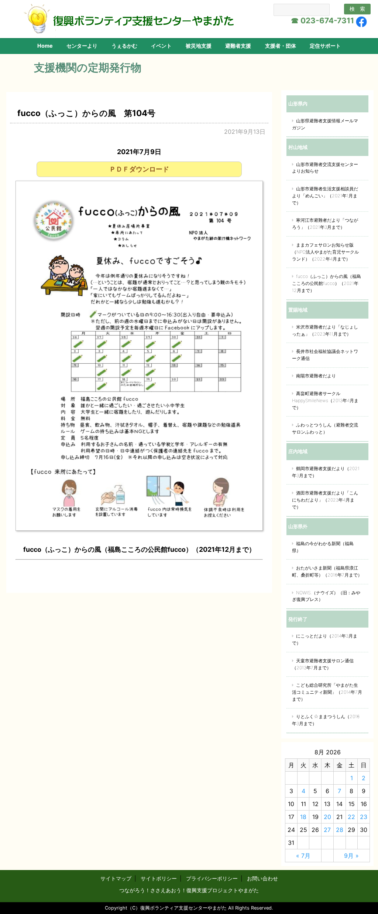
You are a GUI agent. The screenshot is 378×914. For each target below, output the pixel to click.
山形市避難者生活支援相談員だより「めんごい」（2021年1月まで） (325, 195)
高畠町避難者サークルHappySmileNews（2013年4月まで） (325, 400)
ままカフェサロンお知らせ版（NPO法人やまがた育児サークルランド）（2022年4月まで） (325, 252)
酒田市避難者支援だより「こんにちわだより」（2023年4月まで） (325, 500)
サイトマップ (115, 878)
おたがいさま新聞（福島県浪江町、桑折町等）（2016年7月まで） (327, 571)
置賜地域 (297, 310)
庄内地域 (297, 451)
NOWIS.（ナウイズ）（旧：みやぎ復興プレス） (326, 596)
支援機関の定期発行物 (87, 67)
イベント (161, 46)
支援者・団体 (280, 46)
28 (339, 829)
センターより (81, 46)
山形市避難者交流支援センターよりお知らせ (325, 168)
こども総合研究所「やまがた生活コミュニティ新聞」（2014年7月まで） (327, 692)
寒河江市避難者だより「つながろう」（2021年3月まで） (325, 223)
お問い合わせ (262, 878)
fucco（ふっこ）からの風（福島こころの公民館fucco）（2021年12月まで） (326, 283)
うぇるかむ (124, 46)
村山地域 (297, 147)
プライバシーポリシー (212, 878)
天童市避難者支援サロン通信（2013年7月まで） (323, 664)
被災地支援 (199, 46)
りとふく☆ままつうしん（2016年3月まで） (326, 720)
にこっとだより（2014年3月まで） (324, 639)
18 (303, 816)
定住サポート (325, 46)
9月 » (351, 855)
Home (45, 46)
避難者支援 (238, 46)
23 (363, 816)
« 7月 (303, 855)
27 (327, 829)
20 (327, 816)
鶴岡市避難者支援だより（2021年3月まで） (326, 472)
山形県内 (297, 103)
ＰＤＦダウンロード (139, 169)
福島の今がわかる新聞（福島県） (323, 547)
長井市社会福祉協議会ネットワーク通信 (325, 355)
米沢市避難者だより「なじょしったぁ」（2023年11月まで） (325, 330)
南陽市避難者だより (316, 375)
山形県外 (297, 526)
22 (351, 816)
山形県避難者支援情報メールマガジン (325, 124)
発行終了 (297, 619)
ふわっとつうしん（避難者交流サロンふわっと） (325, 428)
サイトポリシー (159, 878)
